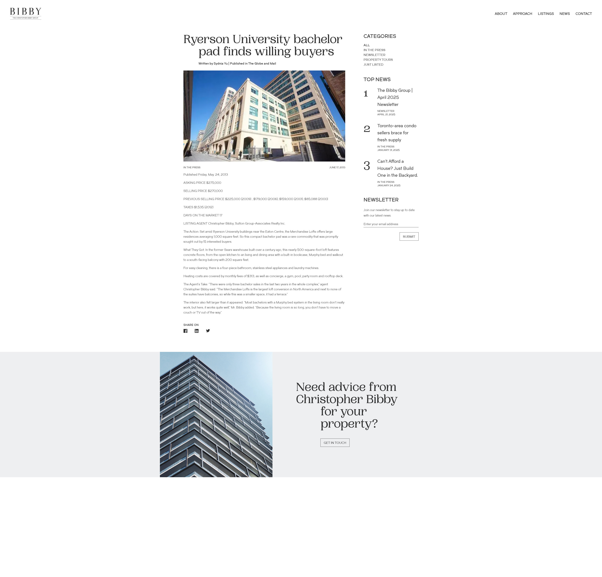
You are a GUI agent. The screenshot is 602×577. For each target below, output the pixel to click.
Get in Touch (335, 443)
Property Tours (378, 60)
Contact (584, 14)
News (565, 14)
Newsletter (374, 55)
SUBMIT (409, 236)
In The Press (374, 50)
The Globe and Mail (262, 63)
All (367, 45)
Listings (546, 14)
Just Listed (373, 64)
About (501, 14)
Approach (522, 14)
